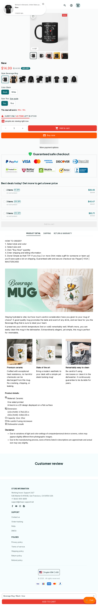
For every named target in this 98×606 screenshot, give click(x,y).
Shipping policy (17, 551)
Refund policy (16, 560)
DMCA (13, 531)
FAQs (13, 526)
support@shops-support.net (22, 502)
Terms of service (18, 547)
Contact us (15, 517)
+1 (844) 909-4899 (19, 499)
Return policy (16, 556)
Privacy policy (17, 542)
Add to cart (49, 601)
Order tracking (17, 522)
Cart (89, 600)
